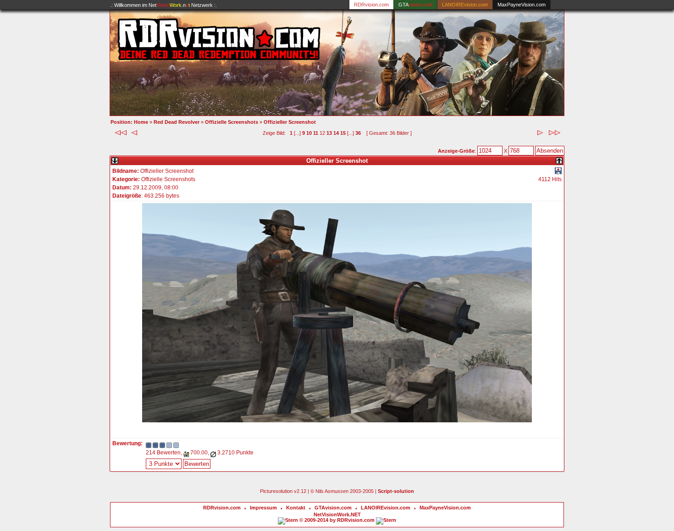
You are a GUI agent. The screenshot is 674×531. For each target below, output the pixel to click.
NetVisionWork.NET (337, 514)
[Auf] (559, 158)
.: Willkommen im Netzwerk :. (163, 5)
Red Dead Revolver (176, 122)
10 (309, 133)
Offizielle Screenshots (231, 122)
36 (358, 133)
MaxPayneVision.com (521, 4)
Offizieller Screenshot (290, 122)
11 (315, 133)
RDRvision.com (222, 507)
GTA (415, 4)
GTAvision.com (333, 507)
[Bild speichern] (558, 172)
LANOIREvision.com (385, 507)
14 (336, 133)
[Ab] (114, 158)
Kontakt (295, 507)
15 (343, 133)
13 (329, 133)
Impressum (263, 507)
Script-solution (396, 491)
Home (141, 122)
